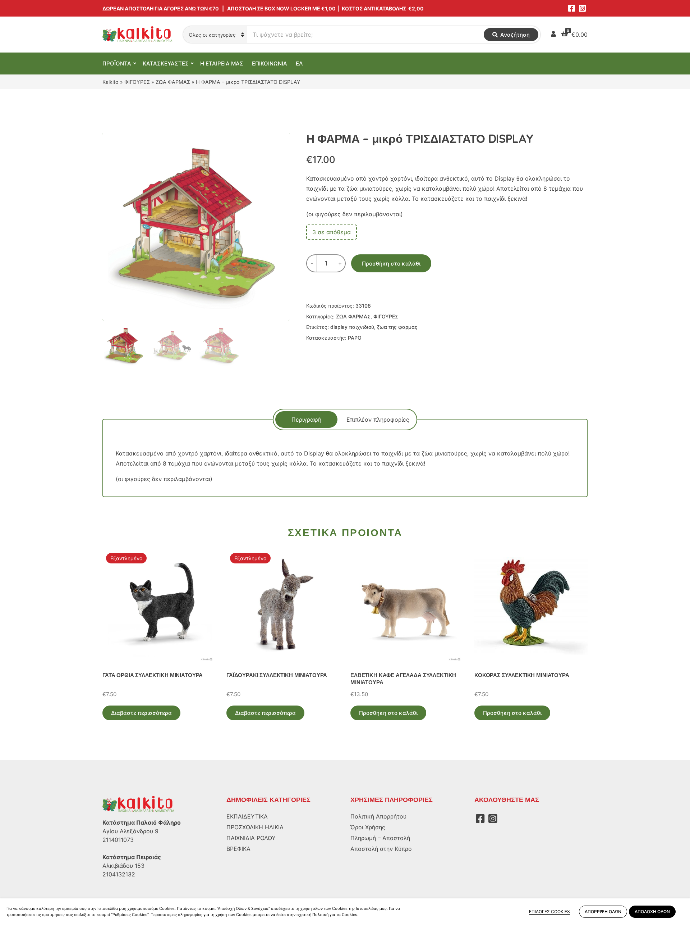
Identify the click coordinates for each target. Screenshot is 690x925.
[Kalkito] (138, 803)
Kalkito (110, 82)
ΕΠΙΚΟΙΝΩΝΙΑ (269, 63)
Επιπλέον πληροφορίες (377, 419)
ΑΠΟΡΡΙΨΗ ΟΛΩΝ (603, 911)
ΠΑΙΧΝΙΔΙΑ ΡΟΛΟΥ (251, 838)
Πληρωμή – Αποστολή (380, 838)
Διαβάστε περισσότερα (141, 712)
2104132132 (118, 874)
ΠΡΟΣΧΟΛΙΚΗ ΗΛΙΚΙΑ (255, 827)
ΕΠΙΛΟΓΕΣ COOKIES (549, 911)
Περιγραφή (306, 419)
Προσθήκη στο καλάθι (391, 263)
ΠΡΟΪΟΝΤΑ (116, 63)
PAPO (355, 338)
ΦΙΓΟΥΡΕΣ (137, 82)
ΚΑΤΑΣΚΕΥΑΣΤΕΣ (166, 63)
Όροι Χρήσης (367, 827)
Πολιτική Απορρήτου (378, 816)
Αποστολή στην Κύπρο (381, 848)
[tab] (306, 419)
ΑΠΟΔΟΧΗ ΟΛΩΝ (652, 911)
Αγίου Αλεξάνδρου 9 (130, 831)
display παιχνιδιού (352, 327)
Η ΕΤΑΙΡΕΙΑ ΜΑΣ (221, 63)
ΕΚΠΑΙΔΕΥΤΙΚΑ (247, 816)
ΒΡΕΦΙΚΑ (238, 848)
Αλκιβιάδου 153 (123, 865)
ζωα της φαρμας (397, 327)
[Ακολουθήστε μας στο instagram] (582, 8)
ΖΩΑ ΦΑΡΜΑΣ (173, 82)
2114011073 (118, 839)
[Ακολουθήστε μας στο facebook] (571, 8)
